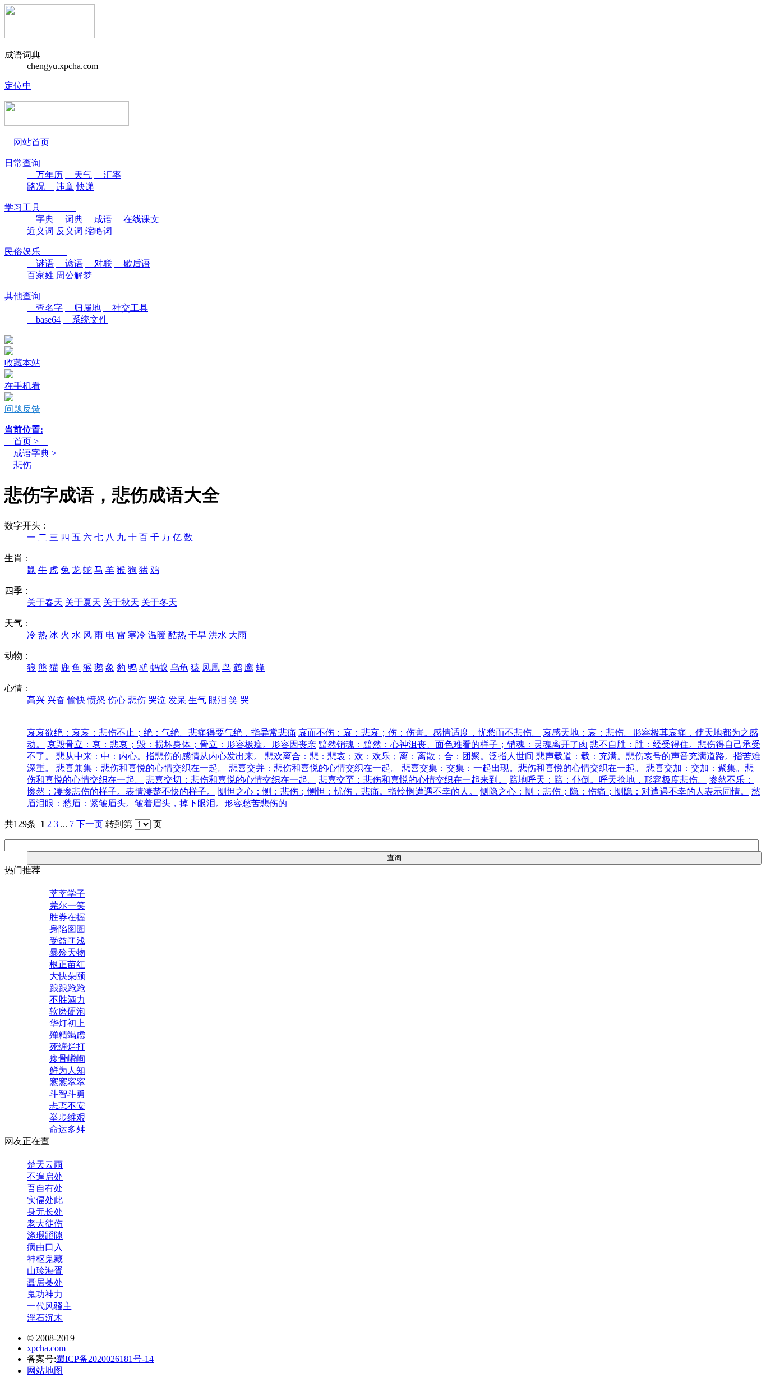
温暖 (157, 635)
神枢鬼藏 (45, 1259)
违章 (65, 186)
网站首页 (31, 142)
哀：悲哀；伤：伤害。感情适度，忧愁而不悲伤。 (419, 732)
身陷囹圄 (67, 929)
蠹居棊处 (45, 1282)
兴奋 (56, 700)
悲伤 (22, 465)
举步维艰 (67, 1117)
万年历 (45, 175)
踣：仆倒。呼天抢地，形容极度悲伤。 (608, 779)
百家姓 (40, 275)
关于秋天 (121, 602)
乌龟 (179, 667)
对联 (98, 263)
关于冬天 (159, 602)
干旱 (197, 635)
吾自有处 (45, 1188)
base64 (44, 319)
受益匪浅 (67, 941)
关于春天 (45, 602)
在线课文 (136, 219)
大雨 (238, 635)
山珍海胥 (45, 1270)
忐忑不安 (67, 1105)
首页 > (26, 441)
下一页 (89, 824)
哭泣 (157, 700)
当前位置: (23, 429)
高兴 (36, 700)
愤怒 (96, 700)
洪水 (218, 635)
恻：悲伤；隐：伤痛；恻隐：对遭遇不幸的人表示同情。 (614, 791)
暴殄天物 (67, 952)
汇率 (107, 175)
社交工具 (125, 308)
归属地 (83, 308)
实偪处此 (45, 1200)
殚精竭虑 (67, 1035)
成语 (98, 219)
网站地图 (45, 1370)
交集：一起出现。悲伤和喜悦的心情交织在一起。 (523, 768)
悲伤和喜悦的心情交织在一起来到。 (413, 779)
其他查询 (35, 296)
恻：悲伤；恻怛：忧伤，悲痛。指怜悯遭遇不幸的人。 (348, 791)
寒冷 (137, 635)
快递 (85, 186)
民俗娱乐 (35, 251)
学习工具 (40, 207)
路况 (40, 186)
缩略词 (98, 231)
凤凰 (211, 667)
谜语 (40, 263)
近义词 (40, 231)
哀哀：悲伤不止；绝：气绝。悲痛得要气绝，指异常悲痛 (161, 732)
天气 (78, 175)
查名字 (45, 308)
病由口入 (45, 1247)
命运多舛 (67, 1129)
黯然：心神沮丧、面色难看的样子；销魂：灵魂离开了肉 (453, 744)
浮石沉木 (45, 1318)
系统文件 (85, 319)
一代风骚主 (49, 1306)
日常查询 (35, 163)
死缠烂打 (67, 1047)
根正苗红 (67, 964)
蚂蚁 (159, 667)
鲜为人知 (67, 1070)
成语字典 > (35, 453)
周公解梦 (74, 275)
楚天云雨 (45, 1164)
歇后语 (132, 263)
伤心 (117, 700)
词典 (69, 219)
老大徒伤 (45, 1223)
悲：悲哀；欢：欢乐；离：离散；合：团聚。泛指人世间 (399, 756)
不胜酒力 (67, 999)
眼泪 (218, 700)
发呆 (177, 700)
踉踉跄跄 (67, 988)
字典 (40, 219)
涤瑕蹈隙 (45, 1235)
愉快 (76, 700)
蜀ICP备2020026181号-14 (105, 1359)
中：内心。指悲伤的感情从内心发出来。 (159, 756)
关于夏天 (83, 602)
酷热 (177, 635)
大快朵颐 (67, 976)
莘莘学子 (67, 893)
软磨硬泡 (67, 1011)
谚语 (69, 263)
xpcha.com (46, 1348)
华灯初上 (67, 1023)
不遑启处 (45, 1176)
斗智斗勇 (67, 1094)
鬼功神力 (45, 1294)
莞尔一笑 (67, 905)
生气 (197, 700)
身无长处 (45, 1212)
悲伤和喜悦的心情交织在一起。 (141, 768)
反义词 (69, 231)
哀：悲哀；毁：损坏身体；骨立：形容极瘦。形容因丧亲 (181, 744)
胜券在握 (67, 917)
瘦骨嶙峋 (67, 1058)
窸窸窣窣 (67, 1082)
